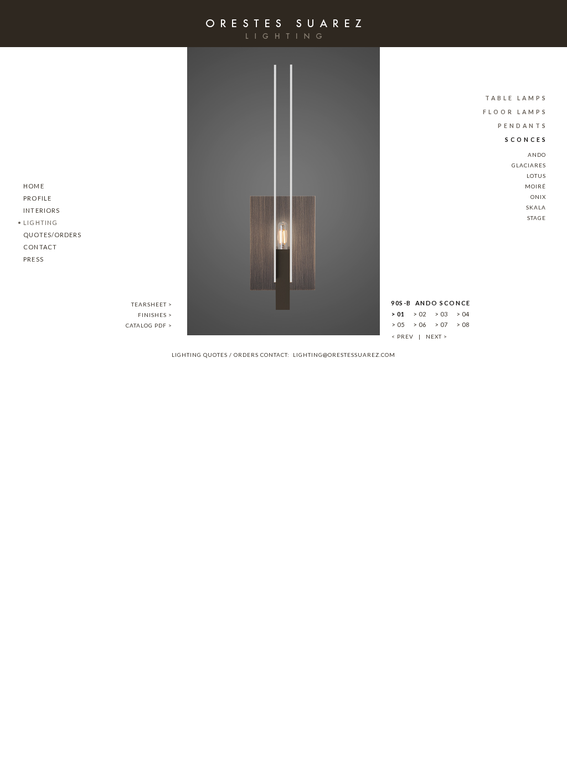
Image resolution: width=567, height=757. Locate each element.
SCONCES (526, 139)
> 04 (463, 314)
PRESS (31, 259)
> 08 (463, 324)
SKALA (536, 207)
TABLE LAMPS (516, 98)
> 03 (441, 314)
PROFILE (34, 198)
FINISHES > (155, 314)
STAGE (536, 217)
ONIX (538, 196)
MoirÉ (535, 186)
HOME (31, 186)
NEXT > (436, 336)
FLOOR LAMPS (515, 112)
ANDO (537, 154)
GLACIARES (529, 165)
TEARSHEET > (151, 304)
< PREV (402, 336)
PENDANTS (523, 125)
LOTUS (536, 175)
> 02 (419, 314)
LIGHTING (38, 222)
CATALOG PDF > (149, 325)
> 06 (419, 324)
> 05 (398, 324)
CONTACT (37, 246)
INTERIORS (39, 210)
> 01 (398, 314)
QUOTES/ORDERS (50, 234)
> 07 (441, 324)
